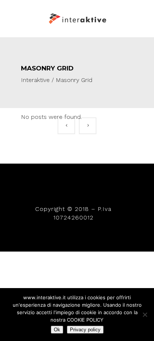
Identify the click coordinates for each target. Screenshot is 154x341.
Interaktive (35, 80)
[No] (144, 314)
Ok (57, 329)
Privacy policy (85, 329)
